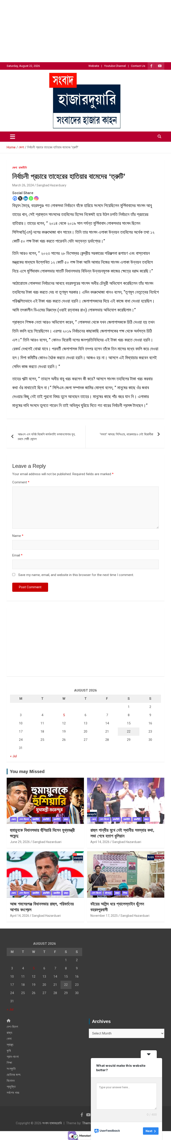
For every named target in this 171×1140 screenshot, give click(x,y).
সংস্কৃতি (11, 1069)
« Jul (13, 756)
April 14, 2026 (100, 842)
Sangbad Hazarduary (51, 185)
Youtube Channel (115, 66)
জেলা (14, 167)
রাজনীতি (23, 167)
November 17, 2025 (104, 915)
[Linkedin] (25, 198)
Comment (20, 482)
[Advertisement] (85, 31)
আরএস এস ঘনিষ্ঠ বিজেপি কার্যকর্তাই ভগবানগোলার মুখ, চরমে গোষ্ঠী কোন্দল (46, 436)
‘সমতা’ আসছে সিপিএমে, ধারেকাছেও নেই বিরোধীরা (126, 434)
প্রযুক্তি (11, 1087)
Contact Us (138, 66)
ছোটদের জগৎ (13, 1075)
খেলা (9, 1039)
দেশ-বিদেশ (24, 819)
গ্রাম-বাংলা (13, 1057)
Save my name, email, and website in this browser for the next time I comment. (76, 575)
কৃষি (9, 1051)
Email (17, 555)
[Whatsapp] (31, 198)
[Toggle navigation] (12, 137)
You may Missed (27, 771)
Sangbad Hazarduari (47, 842)
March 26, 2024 (23, 185)
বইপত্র (108, 893)
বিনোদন (11, 1081)
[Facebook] (15, 198)
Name (17, 536)
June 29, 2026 (20, 842)
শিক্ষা (125, 893)
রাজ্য (66, 819)
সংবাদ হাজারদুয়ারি (52, 1123)
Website (93, 66)
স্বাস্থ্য (10, 1045)
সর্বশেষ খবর (13, 1093)
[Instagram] (36, 198)
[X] (20, 198)
